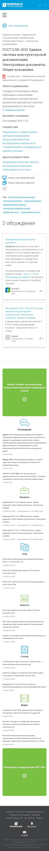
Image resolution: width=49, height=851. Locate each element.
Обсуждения (24, 429)
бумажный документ (33, 201)
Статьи (24, 656)
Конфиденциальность (34, 812)
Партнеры (35, 815)
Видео (24, 705)
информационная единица (14, 205)
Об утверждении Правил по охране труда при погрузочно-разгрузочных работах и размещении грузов (22, 462)
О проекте (9, 812)
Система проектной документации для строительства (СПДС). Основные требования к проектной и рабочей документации (24, 476)
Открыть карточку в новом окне (21, 183)
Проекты (25, 497)
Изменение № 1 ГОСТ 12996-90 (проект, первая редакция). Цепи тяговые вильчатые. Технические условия (23, 533)
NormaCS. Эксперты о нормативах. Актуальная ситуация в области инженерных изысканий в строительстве (21, 724)
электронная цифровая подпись (16, 209)
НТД (24, 554)
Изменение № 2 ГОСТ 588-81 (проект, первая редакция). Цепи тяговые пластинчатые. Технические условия (24, 519)
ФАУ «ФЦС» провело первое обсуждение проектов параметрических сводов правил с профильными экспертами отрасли (23, 624)
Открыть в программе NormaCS (21, 178)
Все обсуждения (18, 25)
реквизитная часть (11, 212)
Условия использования (20, 815)
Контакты (19, 812)
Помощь (39, 818)
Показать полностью (14, 110)
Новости (24, 605)
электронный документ (13, 201)
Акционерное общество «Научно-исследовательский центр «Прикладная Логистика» (21, 166)
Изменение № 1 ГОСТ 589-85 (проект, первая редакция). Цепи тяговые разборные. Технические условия (23, 505)
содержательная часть (30, 212)
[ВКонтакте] (5, 189)
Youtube (24, 835)
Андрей (15, 336)
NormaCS (15, 289)
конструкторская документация (21, 197)
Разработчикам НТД (14, 818)
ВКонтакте (32, 827)
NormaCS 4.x (29, 818)
